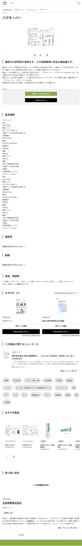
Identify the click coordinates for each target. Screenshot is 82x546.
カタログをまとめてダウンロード (65, 293)
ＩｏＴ (6, 395)
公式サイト (6, 507)
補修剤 (68, 395)
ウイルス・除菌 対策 (32, 380)
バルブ (15, 395)
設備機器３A (36, 395)
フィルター (7, 388)
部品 (76, 395)
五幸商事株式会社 (12, 503)
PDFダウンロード (41, 100)
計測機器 (7, 402)
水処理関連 (47, 380)
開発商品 (69, 380)
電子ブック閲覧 (21, 326)
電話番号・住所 (8, 513)
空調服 (6, 380)
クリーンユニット (61, 388)
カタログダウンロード (21, 331)
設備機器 (58, 395)
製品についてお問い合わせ (41, 94)
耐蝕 (73, 388)
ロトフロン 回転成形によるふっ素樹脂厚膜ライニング (33, 388)
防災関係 (59, 380)
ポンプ (24, 395)
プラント (47, 395)
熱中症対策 (16, 380)
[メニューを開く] (79, 3)
